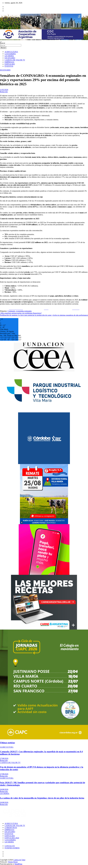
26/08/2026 (4, 789)
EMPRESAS (9, 62)
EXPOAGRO (10, 64)
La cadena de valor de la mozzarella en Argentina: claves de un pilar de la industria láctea (42, 798)
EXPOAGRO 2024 (12, 838)
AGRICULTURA (11, 52)
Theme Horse (13, 862)
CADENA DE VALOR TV (15, 60)
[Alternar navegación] (1, 41)
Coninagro (11, 311)
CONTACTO (10, 846)
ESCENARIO (10, 58)
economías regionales (24, 311)
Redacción (4, 92)
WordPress (18, 864)
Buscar (2, 43)
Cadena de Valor (19, 860)
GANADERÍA (10, 54)
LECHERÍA (9, 56)
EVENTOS (9, 66)
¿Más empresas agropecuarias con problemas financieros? (21, 313)
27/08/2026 (4, 758)
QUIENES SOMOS (12, 848)
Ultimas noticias (7, 742)
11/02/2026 (4, 90)
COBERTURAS (11, 828)
